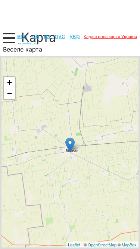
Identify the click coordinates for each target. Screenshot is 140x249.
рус (60, 36)
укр (74, 36)
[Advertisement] (70, 15)
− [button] (9, 93)
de (35, 36)
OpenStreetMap (102, 245)
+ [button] (9, 82)
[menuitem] (22, 35)
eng (22, 36)
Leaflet (74, 245)
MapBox (129, 245)
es (47, 36)
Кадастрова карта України (110, 36)
